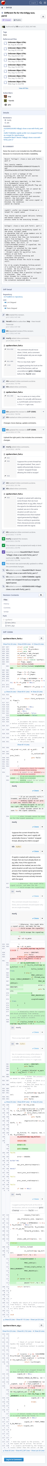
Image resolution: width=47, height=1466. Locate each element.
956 (8, 461)
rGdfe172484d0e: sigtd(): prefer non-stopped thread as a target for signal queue (23, 134)
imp (9, 96)
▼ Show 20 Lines (38, 644)
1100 (9, 365)
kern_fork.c (11, 623)
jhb (8, 123)
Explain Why (25, 558)
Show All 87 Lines (23, 1102)
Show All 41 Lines (23, 692)
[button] (45, 2)
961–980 (10, 361)
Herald (9, 321)
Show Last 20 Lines (37, 1320)
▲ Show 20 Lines (10, 692)
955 (8, 458)
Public (18, 20)
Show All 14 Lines (23, 745)
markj (9, 120)
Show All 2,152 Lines (24, 1331)
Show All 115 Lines (22, 1320)
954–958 (10, 349)
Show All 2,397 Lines (23, 1451)
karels (11, 101)
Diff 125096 (31, 430)
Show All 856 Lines (24, 644)
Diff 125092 (31, 412)
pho (9, 105)
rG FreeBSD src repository (13, 297)
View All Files (23, 88)
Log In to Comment (14, 1459)
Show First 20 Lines (9, 644)
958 (8, 476)
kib (17, 26)
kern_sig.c (11, 625)
